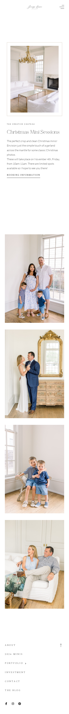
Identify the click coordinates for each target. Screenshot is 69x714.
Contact (12, 681)
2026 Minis (14, 654)
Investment (15, 672)
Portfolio (14, 663)
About (10, 645)
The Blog (13, 690)
